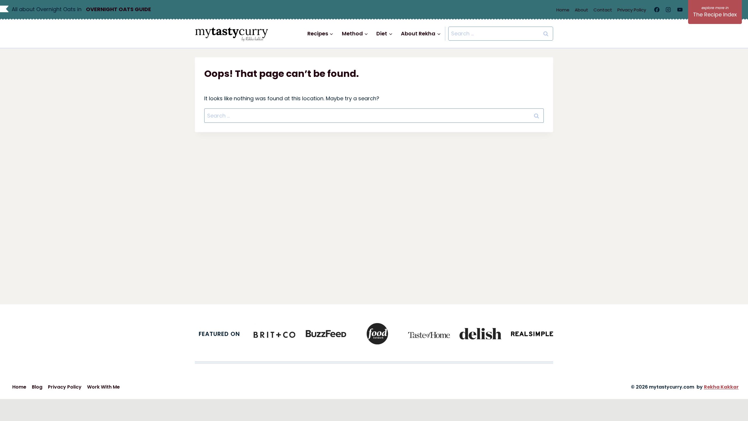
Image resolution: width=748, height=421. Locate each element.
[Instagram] (668, 9)
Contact (602, 10)
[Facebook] (657, 9)
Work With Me (103, 387)
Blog (37, 387)
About (581, 10)
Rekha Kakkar (721, 387)
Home (562, 10)
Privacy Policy (631, 10)
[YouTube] (680, 9)
